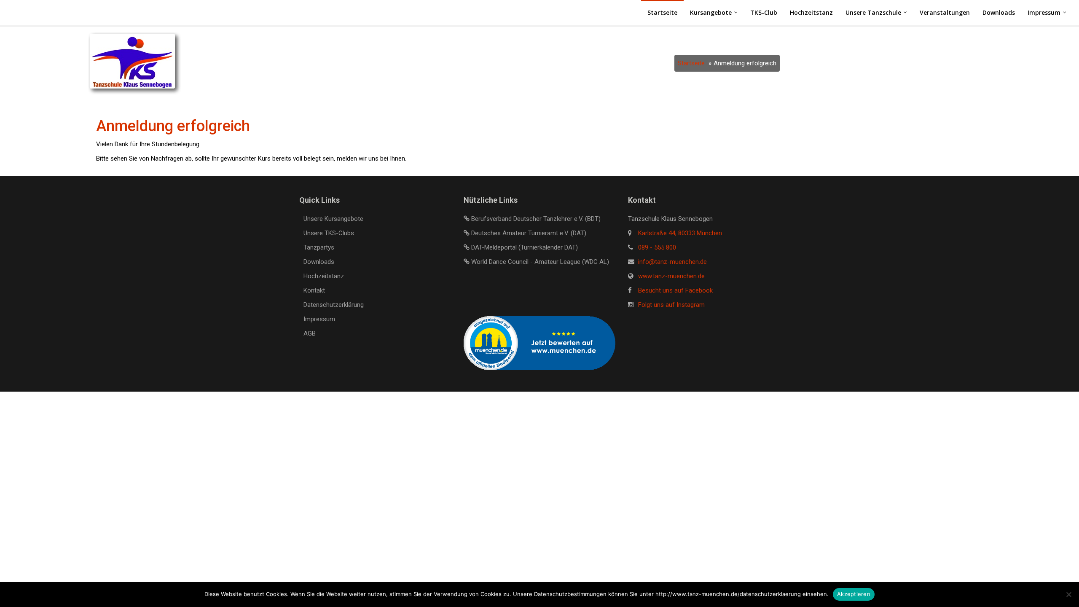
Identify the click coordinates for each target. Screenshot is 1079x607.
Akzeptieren (853, 594)
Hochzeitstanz (323, 276)
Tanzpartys (318, 247)
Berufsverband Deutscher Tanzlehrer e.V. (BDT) (536, 219)
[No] (1068, 594)
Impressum (319, 319)
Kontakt (314, 290)
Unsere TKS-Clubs (328, 233)
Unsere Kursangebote (333, 219)
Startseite (691, 63)
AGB (309, 333)
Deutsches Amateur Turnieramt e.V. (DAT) (528, 233)
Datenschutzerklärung (333, 305)
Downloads (318, 262)
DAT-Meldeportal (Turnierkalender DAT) (524, 247)
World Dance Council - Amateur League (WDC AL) (540, 262)
